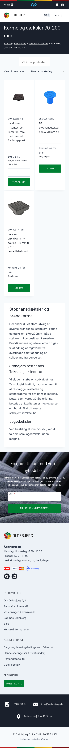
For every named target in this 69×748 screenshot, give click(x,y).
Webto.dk (45, 739)
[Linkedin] (62, 4)
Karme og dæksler (38, 43)
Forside (8, 43)
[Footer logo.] (18, 535)
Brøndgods (20, 43)
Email (12, 494)
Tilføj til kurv (19, 182)
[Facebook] (57, 4)
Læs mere (50, 168)
